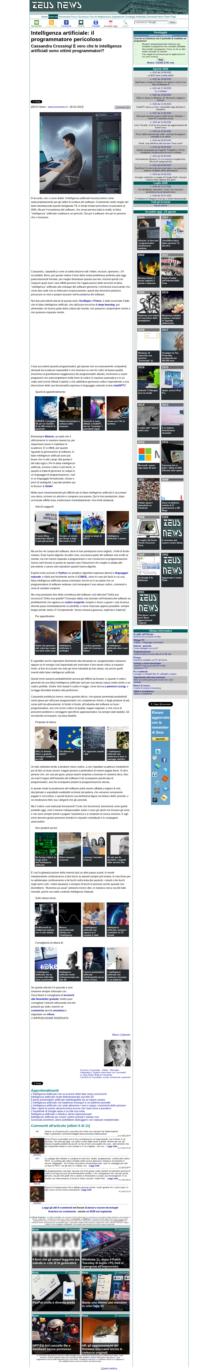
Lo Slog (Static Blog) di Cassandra (96, 1075)
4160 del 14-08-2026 (161, 95)
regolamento (93, 1217)
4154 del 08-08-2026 (161, 140)
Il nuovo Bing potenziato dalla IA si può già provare (44, 538)
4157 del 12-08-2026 (161, 113)
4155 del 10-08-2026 (161, 131)
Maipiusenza (104, 16)
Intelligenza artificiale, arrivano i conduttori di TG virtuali (117, 931)
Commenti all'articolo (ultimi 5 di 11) (60, 1126)
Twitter (105, 1070)
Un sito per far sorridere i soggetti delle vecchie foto (116, 860)
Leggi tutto (112, 1146)
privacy (112, 1357)
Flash (167, 16)
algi (37, 1131)
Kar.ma (37, 1184)
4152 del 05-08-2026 (161, 156)
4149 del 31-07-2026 (161, 186)
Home (44, 16)
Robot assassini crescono (67, 858)
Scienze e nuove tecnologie (147, 663)
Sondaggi (130, 16)
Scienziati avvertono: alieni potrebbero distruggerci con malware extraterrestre (75, 1119)
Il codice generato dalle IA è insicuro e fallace (93, 648)
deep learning (106, 304)
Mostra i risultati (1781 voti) (160, 63)
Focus (74, 16)
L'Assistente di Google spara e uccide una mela (58, 1111)
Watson (49, 436)
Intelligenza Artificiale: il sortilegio (65, 648)
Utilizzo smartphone (142, 694)
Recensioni (64, 16)
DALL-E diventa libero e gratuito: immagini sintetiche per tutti (45, 755)
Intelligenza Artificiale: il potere (116, 537)
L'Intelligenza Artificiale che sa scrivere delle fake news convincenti (44, 976)
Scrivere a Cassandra (90, 1070)
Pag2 (173, 16)
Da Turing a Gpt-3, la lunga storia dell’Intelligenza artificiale (45, 861)
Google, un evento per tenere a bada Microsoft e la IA (68, 538)
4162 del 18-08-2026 (161, 79)
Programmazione (141, 651)
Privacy (137, 657)
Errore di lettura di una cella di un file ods (152, 654)
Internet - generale (142, 646)
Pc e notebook (140, 671)
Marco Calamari (121, 1034)
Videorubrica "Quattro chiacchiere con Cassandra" (103, 1072)
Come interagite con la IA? (145, 648)
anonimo (58, 1010)
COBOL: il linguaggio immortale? (148, 642)
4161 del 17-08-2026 (161, 88)
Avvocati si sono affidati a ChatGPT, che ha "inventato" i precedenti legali (93, 425)
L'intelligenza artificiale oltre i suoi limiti (117, 648)
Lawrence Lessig (115, 686)
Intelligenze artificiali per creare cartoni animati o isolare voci (65, 1117)
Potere (97, 301)
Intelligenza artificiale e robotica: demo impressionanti (61, 1114)
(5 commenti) (122, 1229)
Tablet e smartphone (143, 691)
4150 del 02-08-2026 (161, 174)
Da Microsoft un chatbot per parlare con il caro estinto (44, 930)
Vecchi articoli (160, 205)
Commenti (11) (122, 107)
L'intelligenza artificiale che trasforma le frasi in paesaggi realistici (117, 755)
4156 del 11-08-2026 (162, 122)
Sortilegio (85, 301)
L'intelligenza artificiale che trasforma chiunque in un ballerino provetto (117, 977)
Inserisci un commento (62, 1211)
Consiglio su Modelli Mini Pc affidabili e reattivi (155, 674)
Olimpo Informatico (160, 630)
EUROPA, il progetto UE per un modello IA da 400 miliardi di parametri (45, 425)
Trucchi (93, 16)
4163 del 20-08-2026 (161, 72)
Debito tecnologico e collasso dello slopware (69, 423)
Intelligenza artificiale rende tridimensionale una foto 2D (69, 976)
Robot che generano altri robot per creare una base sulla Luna (45, 648)
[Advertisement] (55, 77)
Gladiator (37, 1155)
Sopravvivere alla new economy (149, 677)
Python (63, 573)
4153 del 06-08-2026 (161, 147)
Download (152, 16)
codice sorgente (74, 602)
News (161, 16)
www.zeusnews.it (58, 107)
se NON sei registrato (99, 1211)
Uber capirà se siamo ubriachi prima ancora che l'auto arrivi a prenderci (71, 1108)
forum (79, 1361)
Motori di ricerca (141, 685)
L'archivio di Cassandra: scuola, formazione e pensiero (105, 1077)
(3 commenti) (72, 1315)
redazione (92, 1359)
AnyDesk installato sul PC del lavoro (150, 660)
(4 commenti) (122, 1272)
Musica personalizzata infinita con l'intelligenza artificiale (66, 932)
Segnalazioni (118, 16)
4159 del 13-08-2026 (161, 104)
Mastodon (114, 1070)
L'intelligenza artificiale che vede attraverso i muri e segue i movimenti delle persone (78, 1105)
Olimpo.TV (138, 640)
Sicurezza (83, 16)
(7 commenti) (72, 1229)
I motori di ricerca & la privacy (147, 688)
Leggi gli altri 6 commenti (57, 1207)
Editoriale (53, 16)
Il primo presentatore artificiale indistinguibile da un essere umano (93, 976)
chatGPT (118, 385)
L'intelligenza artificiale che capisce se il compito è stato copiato (91, 932)
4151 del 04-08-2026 (161, 165)
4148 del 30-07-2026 (161, 195)
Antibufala (141, 16)
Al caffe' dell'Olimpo (143, 634)
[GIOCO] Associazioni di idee (147, 637)
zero (37, 1158)
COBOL (82, 576)
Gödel (48, 486)
